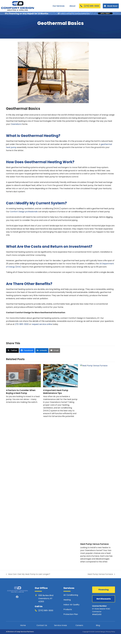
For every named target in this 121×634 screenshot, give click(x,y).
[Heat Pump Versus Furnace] (97, 452)
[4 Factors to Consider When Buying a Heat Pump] (23, 375)
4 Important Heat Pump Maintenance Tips (55, 392)
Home (23, 625)
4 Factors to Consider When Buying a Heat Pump (20, 392)
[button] (12, 350)
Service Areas (60, 625)
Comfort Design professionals (24, 211)
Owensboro (16, 124)
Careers (79, 625)
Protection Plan (70, 614)
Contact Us (42, 625)
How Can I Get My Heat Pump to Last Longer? (28, 574)
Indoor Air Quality (71, 604)
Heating (67, 600)
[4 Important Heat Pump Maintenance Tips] (60, 375)
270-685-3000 (22, 324)
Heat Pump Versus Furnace (94, 544)
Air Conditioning (70, 595)
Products (67, 609)
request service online (42, 324)
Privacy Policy (110, 632)
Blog (98, 625)
